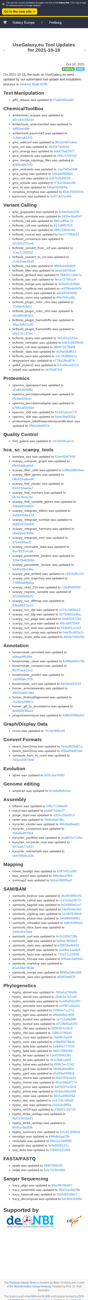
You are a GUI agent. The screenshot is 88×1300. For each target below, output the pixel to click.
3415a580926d (64, 1096)
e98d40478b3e (64, 1042)
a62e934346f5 (66, 293)
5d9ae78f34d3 (66, 941)
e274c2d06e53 (70, 610)
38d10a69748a (23, 693)
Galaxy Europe (24, 22)
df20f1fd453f (66, 977)
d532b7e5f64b (59, 147)
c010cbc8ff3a (61, 1105)
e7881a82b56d (23, 407)
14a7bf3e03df (67, 169)
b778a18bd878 (64, 360)
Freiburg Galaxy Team (22, 1282)
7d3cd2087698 (23, 760)
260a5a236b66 (66, 992)
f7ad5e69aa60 (63, 100)
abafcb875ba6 (65, 270)
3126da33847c (23, 702)
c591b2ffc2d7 (74, 574)
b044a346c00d (65, 1091)
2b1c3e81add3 (60, 1060)
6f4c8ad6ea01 (69, 824)
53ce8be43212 (68, 365)
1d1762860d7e (66, 356)
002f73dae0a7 (22, 488)
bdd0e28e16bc (23, 569)
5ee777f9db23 (68, 234)
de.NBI (31, 1296)
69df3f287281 (72, 619)
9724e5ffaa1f (21, 542)
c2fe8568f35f (71, 587)
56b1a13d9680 (61, 1141)
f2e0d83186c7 (67, 1194)
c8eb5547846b (23, 533)
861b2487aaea (66, 142)
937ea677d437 (23, 846)
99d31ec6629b (69, 1190)
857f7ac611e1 (22, 670)
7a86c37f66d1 (61, 1033)
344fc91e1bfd (22, 932)
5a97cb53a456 (61, 196)
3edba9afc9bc (54, 819)
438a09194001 (23, 506)
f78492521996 (60, 1150)
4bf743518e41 (22, 1118)
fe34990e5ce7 (71, 905)
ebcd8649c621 (23, 315)
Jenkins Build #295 (33, 84)
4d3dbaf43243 (70, 683)
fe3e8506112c (58, 1145)
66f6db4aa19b (59, 1136)
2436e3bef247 (72, 216)
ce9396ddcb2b (70, 288)
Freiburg (55, 22)
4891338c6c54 (64, 230)
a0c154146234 (23, 119)
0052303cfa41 (66, 1078)
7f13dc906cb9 (54, 731)
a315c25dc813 (63, 815)
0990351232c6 (62, 1028)
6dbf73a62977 (64, 151)
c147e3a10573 (70, 900)
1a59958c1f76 (22, 679)
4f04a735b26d (74, 637)
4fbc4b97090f (69, 623)
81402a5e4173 (65, 412)
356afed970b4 (22, 833)
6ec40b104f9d (72, 1199)
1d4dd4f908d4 (62, 174)
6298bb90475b (73, 661)
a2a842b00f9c (22, 389)
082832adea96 (23, 479)
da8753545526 (60, 178)
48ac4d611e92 (23, 324)
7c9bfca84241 (22, 137)
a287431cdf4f (66, 871)
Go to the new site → (19, 11)
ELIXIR (46, 1296)
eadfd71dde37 (54, 810)
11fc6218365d (70, 1132)
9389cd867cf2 (22, 165)
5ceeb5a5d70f (69, 212)
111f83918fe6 (71, 914)
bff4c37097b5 (67, 156)
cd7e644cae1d (63, 441)
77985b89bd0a (23, 583)
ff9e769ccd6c (66, 297)
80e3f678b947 (62, 1185)
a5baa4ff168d (22, 656)
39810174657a (71, 275)
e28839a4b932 (68, 945)
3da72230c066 (54, 1170)
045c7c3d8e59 (56, 806)
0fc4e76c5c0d (22, 497)
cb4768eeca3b (23, 855)
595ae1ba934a (72, 959)
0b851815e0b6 (23, 524)
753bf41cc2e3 (71, 628)
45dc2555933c (73, 192)
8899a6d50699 (65, 266)
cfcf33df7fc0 (53, 369)
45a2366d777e (66, 1082)
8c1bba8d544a (59, 791)
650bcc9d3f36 (22, 1127)
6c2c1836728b (66, 936)
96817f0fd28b (63, 1051)
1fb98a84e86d (63, 1069)
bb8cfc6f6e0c (73, 923)
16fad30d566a (57, 187)
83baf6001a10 (22, 605)
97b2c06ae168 (65, 183)
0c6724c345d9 (62, 1100)
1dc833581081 (60, 1055)
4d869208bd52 (73, 715)
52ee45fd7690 (65, 456)
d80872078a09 (64, 347)
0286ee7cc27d (63, 1010)
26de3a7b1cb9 (66, 996)
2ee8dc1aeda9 (69, 950)
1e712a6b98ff (66, 1019)
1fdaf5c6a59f (62, 1037)
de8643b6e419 (23, 515)
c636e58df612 (66, 351)
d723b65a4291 (67, 1024)
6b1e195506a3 (61, 880)
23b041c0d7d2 (65, 1109)
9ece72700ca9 (65, 279)
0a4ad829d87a (71, 746)
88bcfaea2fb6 (62, 875)
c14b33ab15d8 (23, 261)
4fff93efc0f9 (20, 128)
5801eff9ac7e (63, 221)
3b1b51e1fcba (67, 338)
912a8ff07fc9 (63, 225)
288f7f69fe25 (53, 1165)
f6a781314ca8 (22, 551)
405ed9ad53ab (71, 751)
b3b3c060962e (72, 342)
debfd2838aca (22, 711)
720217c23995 (68, 954)
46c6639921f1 (71, 896)
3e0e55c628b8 (69, 284)
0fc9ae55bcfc (22, 398)
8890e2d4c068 (70, 972)
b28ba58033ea (73, 470)
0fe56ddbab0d (22, 465)
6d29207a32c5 (65, 1087)
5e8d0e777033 (63, 1046)
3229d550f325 (22, 596)
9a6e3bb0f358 (65, 416)
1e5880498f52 (70, 918)
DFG (81, 1296)
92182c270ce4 (23, 243)
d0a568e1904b (23, 968)
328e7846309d (23, 560)
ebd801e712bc (72, 837)
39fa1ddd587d (39, 425)
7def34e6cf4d (71, 909)
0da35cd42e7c (73, 632)
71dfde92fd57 (22, 306)
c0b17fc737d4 (22, 333)
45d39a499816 (64, 1073)
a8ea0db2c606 (63, 1015)
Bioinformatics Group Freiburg (32, 1286)
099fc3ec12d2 (64, 1064)
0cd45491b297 (70, 1001)
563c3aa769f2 (54, 775)
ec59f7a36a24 (69, 1006)
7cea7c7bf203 (22, 252)
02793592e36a (70, 614)
